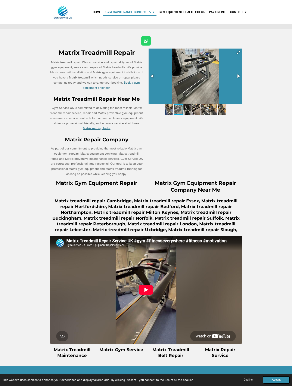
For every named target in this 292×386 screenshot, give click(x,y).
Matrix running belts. (97, 128)
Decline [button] (248, 379)
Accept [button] (276, 379)
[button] (238, 52)
